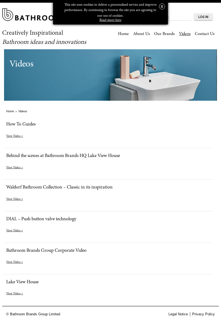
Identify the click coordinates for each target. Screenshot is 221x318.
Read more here (110, 20)
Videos (185, 34)
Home (123, 34)
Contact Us (205, 34)
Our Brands (164, 34)
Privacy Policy (203, 314)
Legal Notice (178, 314)
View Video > (14, 136)
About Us (141, 34)
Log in (203, 17)
